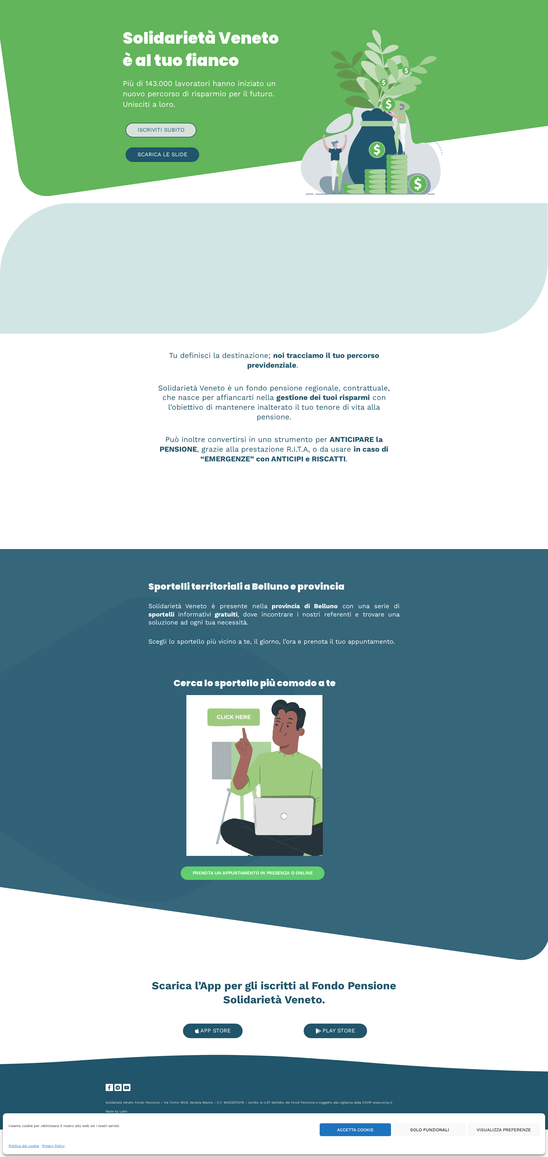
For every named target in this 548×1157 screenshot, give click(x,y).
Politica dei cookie (24, 1146)
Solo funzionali (429, 1129)
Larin (123, 1111)
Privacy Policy (53, 1146)
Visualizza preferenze (504, 1129)
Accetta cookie (355, 1129)
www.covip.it (382, 1102)
